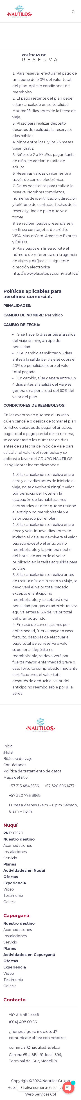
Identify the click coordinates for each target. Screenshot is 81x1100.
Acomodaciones (17, 845)
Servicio (10, 858)
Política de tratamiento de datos (32, 771)
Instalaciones (15, 852)
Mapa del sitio (15, 777)
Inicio (8, 746)
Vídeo (8, 889)
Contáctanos (14, 765)
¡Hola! (8, 752)
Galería (9, 902)
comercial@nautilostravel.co (34, 1047)
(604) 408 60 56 (23, 1022)
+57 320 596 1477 (59, 786)
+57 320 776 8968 (25, 795)
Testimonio (13, 895)
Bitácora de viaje (17, 759)
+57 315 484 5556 (24, 786)
